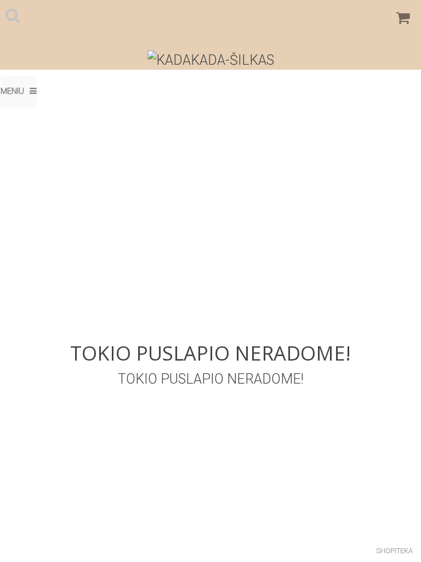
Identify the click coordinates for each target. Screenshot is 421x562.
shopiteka (394, 551)
